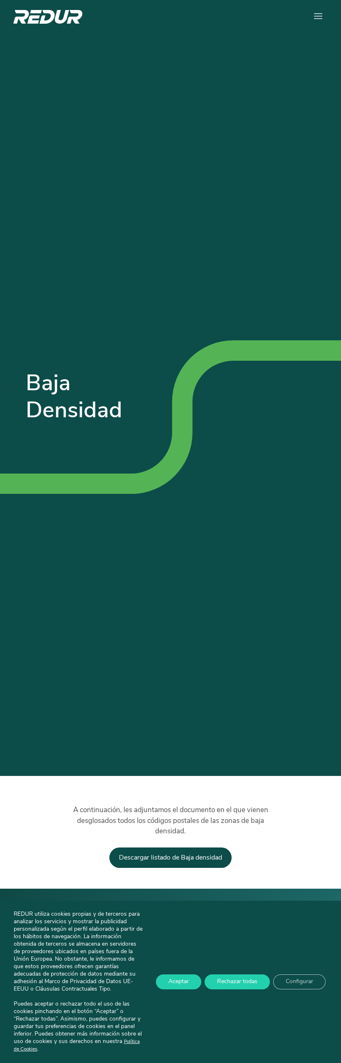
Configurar (299, 982)
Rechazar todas (237, 982)
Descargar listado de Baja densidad (170, 858)
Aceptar (178, 982)
